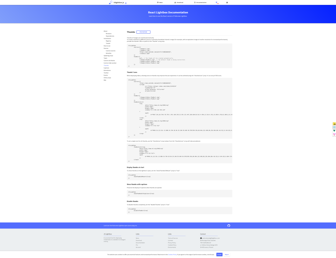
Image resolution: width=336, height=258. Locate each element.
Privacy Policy (172, 243)
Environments (172, 247)
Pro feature (143, 32)
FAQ (105, 80)
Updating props (108, 55)
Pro (137, 245)
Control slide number (110, 63)
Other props (107, 78)
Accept (219, 254)
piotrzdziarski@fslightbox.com (211, 238)
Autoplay (108, 53)
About (105, 31)
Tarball (108, 43)
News (137, 238)
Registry (108, 41)
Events (106, 75)
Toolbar (106, 73)
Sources (106, 48)
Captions (106, 68)
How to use (107, 46)
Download (139, 240)
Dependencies (110, 36)
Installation (107, 38)
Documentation (140, 243)
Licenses (170, 240)
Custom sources (110, 51)
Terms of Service (173, 238)
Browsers (108, 33)
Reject (227, 254)
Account (138, 247)
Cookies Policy (172, 245)
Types (105, 58)
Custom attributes (109, 60)
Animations (107, 70)
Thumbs (106, 65)
